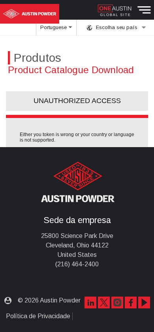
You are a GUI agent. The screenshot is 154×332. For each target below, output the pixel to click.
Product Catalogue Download (71, 70)
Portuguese (54, 27)
